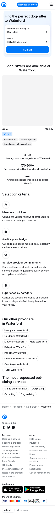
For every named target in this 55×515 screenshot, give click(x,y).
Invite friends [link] (8, 461)
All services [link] (22, 510)
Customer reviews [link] (11, 457)
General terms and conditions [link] (38, 459)
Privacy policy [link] (36, 465)
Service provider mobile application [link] (11, 452)
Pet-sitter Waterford (15, 352)
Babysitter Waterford (15, 347)
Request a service (27, 4)
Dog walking (27, 394)
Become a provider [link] (11, 442)
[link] (27, 110)
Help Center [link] (35, 439)
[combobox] (27, 30)
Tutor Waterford (13, 369)
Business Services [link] (38, 450)
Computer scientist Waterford (20, 358)
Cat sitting (9, 394)
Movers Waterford (14, 341)
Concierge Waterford (16, 364)
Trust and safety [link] (37, 446)
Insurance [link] (34, 442)
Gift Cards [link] (7, 465)
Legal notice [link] (35, 469)
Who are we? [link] (8, 476)
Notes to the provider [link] (12, 472)
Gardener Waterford (15, 335)
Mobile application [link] (11, 446)
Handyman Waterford (16, 330)
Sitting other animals (15, 388)
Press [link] (32, 454)
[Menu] (51, 4)
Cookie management (39, 472)
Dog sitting (38, 388)
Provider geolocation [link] (12, 469)
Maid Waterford (38, 341)
